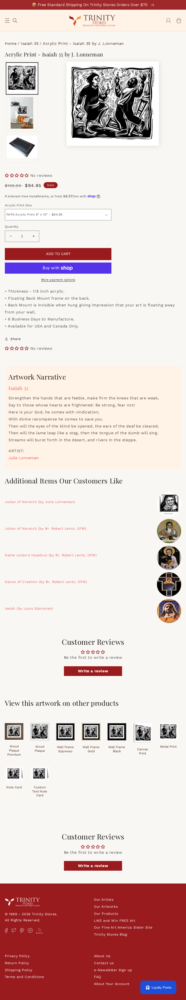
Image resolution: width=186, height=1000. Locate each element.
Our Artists (104, 899)
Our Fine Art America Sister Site (123, 927)
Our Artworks (106, 906)
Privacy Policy (17, 956)
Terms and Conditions (24, 977)
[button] (7, 20)
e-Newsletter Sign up (113, 970)
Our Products (106, 913)
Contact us (104, 963)
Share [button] (15, 339)
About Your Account (112, 984)
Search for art (15, 20)
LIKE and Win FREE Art (114, 920)
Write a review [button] (93, 671)
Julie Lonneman (23, 458)
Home (10, 43)
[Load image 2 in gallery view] (22, 113)
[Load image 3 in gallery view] (22, 147)
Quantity (11, 226)
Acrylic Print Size (18, 205)
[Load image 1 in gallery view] (22, 78)
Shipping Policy (18, 970)
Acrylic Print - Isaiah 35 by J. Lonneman (83, 43)
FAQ (97, 977)
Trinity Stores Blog (110, 934)
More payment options (58, 279)
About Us (102, 956)
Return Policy (17, 963)
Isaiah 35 (30, 43)
